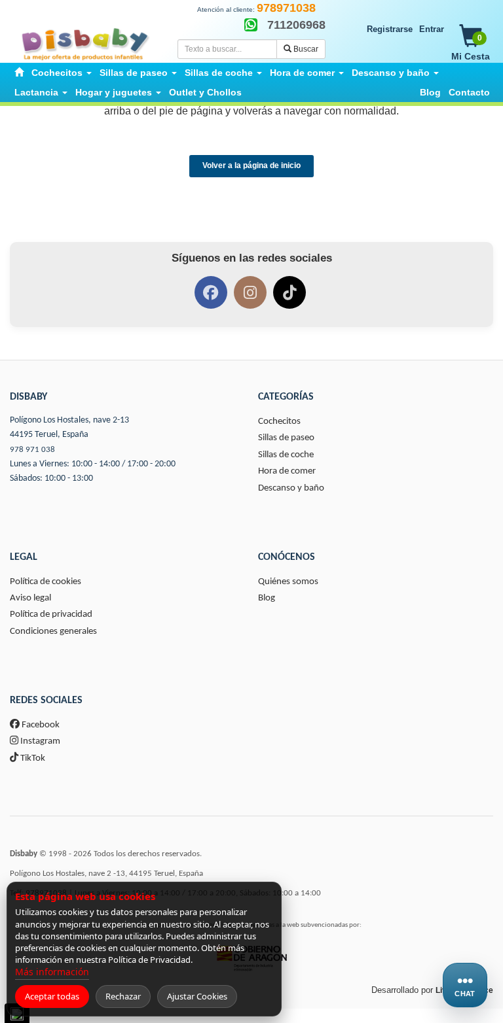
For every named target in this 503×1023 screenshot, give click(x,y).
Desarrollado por (432, 990)
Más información (52, 971)
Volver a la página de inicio (251, 165)
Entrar (431, 29)
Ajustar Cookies (197, 996)
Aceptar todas (52, 996)
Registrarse (390, 29)
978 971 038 (32, 449)
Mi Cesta (470, 47)
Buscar (304, 49)
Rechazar (123, 996)
